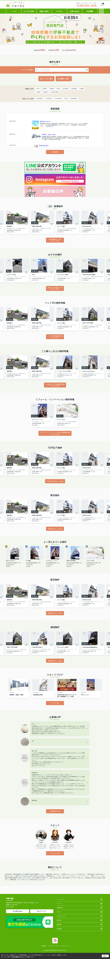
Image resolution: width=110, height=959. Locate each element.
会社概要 (90, 11)
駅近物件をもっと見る (55, 529)
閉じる (105, 956)
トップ (13, 11)
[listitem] (17, 222)
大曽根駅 (51, 88)
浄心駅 (37, 88)
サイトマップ (66, 945)
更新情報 (55, 152)
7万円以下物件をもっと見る (55, 481)
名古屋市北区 (48, 98)
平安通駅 (44, 88)
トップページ (60, 899)
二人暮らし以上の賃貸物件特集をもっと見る (55, 385)
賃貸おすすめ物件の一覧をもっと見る (55, 288)
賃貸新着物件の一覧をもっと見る (55, 240)
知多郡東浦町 (73, 98)
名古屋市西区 (39, 98)
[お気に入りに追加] (26, 224)
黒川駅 (58, 88)
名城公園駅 (74, 88)
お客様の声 (60, 907)
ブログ (58, 912)
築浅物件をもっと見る (55, 660)
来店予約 (59, 920)
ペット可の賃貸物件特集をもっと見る (55, 336)
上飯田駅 (38, 92)
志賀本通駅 (65, 88)
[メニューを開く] (101, 11)
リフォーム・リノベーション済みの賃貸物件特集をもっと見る (55, 433)
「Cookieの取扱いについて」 (18, 956)
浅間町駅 (45, 92)
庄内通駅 (81, 88)
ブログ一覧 (55, 703)
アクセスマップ (61, 916)
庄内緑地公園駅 (54, 92)
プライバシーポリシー (54, 945)
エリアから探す (29, 11)
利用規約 (44, 945)
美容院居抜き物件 (44, 145)
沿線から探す (44, 11)
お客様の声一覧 (55, 811)
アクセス (59, 11)
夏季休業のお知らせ (45, 121)
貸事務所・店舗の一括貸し (49, 134)
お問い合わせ (74, 11)
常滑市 (66, 98)
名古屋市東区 (58, 98)
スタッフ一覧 (55, 853)
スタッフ (59, 903)
